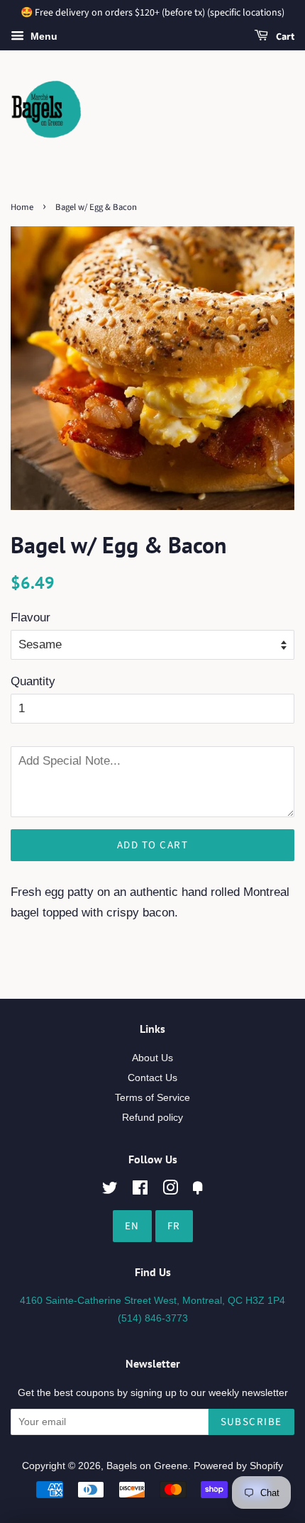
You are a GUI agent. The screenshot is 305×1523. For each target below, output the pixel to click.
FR (174, 1226)
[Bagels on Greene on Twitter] (110, 1190)
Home (22, 207)
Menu (42, 36)
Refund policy (152, 1117)
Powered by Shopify (238, 1465)
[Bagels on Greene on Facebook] (140, 1190)
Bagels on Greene (147, 1465)
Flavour (30, 617)
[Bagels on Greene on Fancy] (198, 1190)
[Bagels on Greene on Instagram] (170, 1190)
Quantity (33, 681)
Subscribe (252, 1421)
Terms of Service (152, 1097)
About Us (152, 1057)
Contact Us (152, 1077)
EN (132, 1226)
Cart (284, 37)
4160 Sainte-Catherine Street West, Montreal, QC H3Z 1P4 (152, 1300)
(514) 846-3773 (153, 1318)
